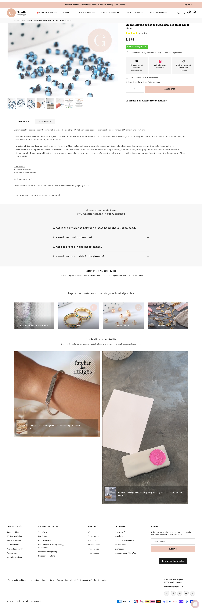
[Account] (183, 13)
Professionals (120, 545)
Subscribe (173, 549)
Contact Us (119, 549)
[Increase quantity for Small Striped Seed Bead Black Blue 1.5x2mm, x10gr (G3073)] (141, 89)
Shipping (74, 580)
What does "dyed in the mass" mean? (77, 246)
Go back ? (92, 540)
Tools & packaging (157, 13)
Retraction (102, 580)
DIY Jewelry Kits (13, 545)
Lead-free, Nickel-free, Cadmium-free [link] (144, 82)
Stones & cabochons (110, 13)
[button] (111, 60)
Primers (66, 13)
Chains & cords (134, 13)
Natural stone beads (15, 557)
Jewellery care (93, 549)
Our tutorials (43, 532)
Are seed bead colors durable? (72, 237)
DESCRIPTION (23, 122)
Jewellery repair (94, 553)
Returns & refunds (88, 580)
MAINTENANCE (45, 122)
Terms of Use (62, 580)
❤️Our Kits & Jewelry (46, 13)
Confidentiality (48, 580)
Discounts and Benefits (124, 540)
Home (16, 20)
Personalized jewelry (15, 549)
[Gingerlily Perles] (17, 12)
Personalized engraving (47, 552)
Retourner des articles (173, 561)
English (187, 5)
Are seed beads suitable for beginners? (78, 256)
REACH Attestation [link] (150, 78)
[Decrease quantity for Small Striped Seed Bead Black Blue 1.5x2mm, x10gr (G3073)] (128, 89)
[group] (63, 60)
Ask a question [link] (134, 78)
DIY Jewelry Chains (14, 536)
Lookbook (42, 536)
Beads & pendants (85, 13)
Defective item (94, 545)
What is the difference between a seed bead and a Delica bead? (94, 228)
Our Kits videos (44, 540)
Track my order (94, 536)
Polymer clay (12, 553)
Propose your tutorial (46, 556)
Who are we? (120, 532)
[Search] (178, 13)
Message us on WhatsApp (125, 553)
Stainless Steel (13, 532)
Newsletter (119, 536)
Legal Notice (34, 580)
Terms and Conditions (17, 580)
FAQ (89, 532)
